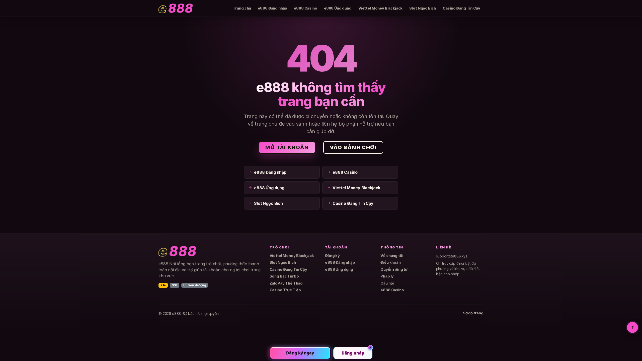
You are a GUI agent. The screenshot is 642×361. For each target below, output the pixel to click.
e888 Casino (305, 8)
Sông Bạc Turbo (284, 276)
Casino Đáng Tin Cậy (461, 8)
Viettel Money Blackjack (380, 8)
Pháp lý (387, 276)
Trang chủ (242, 8)
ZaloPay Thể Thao (286, 283)
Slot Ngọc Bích (422, 8)
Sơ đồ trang (473, 313)
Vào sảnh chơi (353, 147)
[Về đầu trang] (632, 327)
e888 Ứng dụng (338, 8)
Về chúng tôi (391, 255)
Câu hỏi (387, 283)
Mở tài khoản (286, 147)
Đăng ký (332, 255)
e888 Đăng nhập (272, 8)
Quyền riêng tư (394, 269)
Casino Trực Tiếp (285, 290)
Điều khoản (390, 262)
